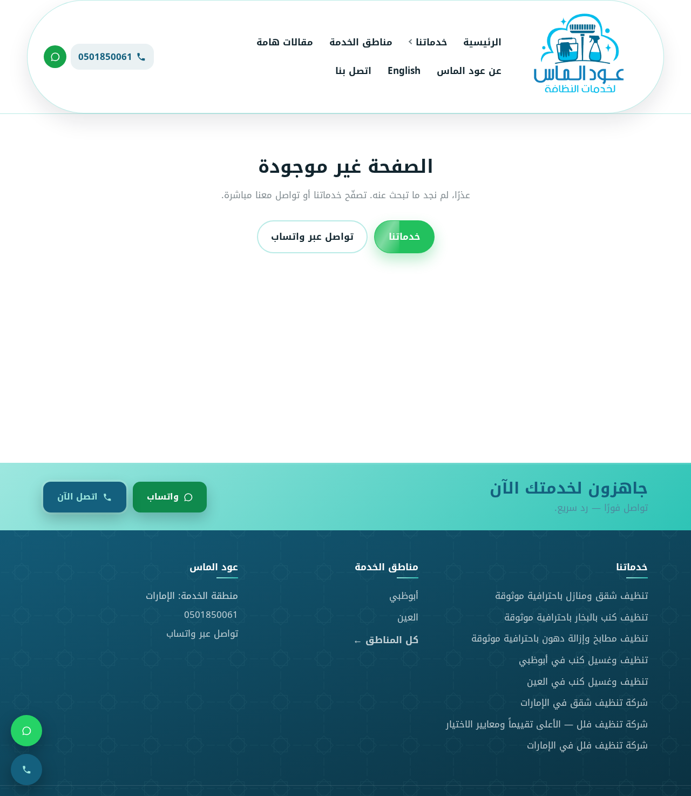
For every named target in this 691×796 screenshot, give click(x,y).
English (404, 70)
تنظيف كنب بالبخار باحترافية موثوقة (576, 617)
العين (407, 617)
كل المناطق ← (385, 640)
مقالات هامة (284, 42)
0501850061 (211, 614)
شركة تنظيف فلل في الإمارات (587, 745)
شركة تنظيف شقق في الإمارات (584, 702)
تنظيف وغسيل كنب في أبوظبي (583, 660)
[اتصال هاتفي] (26, 769)
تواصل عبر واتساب (312, 237)
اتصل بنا (353, 70)
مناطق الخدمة (360, 42)
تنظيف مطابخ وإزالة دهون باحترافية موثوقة (559, 638)
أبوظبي (403, 595)
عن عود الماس (469, 70)
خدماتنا (431, 42)
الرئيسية (482, 42)
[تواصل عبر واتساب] (55, 56)
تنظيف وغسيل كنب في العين (587, 681)
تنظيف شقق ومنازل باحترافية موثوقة (571, 595)
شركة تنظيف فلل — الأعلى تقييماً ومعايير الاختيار (547, 724)
